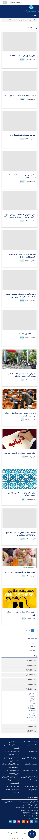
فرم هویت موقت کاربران (30, 757)
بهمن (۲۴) (32, 696)
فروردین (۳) (31, 720)
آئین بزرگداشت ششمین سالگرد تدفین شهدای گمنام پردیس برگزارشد (22, 375)
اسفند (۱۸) (32, 694)
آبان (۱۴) (32, 703)
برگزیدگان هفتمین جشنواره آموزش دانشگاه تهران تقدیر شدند (20, 414)
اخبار (26, 20)
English (34, 15)
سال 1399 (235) (31, 689)
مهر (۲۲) (32, 706)
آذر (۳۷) (32, 701)
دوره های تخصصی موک (30, 770)
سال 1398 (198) (31, 726)
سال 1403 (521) (31, 670)
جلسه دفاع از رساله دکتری (26, 333)
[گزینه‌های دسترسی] (32, 834)
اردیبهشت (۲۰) (30, 718)
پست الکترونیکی (14, 742)
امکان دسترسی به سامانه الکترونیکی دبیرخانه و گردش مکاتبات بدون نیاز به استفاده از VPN (20, 216)
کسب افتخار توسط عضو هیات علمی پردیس (20, 572)
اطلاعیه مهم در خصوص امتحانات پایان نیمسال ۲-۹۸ (22, 176)
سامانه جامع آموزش (31, 786)
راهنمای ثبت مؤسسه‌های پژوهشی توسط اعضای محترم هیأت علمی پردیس (21, 295)
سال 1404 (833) (31, 665)
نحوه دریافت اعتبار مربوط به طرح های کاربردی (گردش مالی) (22, 255)
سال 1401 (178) (31, 680)
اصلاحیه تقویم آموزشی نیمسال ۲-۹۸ (23, 135)
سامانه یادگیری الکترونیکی (11, 777)
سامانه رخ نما (33, 789)
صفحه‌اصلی (33, 20)
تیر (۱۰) (33, 713)
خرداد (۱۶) (32, 715)
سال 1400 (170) (31, 684)
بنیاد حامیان (31, 650)
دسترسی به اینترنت (31, 764)
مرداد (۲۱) (32, 710)
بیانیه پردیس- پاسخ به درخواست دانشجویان (20, 453)
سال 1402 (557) (31, 675)
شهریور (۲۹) (31, 708)
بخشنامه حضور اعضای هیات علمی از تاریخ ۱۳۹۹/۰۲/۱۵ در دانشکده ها (21, 534)
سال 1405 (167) (31, 660)
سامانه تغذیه (33, 751)
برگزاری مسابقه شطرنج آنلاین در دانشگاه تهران (21, 613)
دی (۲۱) (32, 699)
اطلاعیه (22, 59)
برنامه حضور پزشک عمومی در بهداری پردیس (20, 95)
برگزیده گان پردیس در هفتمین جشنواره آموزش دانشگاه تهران (22, 494)
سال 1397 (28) (31, 731)
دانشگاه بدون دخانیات (12, 786)
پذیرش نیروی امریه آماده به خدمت (23, 55)
